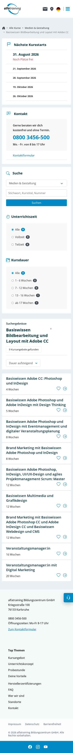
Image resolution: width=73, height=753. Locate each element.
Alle (17, 229)
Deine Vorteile (17, 676)
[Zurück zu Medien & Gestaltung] (51, 328)
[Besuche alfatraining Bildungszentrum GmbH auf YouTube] (46, 747)
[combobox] (36, 193)
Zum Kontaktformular (22, 629)
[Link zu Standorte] (51, 9)
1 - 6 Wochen (23, 280)
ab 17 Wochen (24, 303)
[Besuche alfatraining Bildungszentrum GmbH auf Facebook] (30, 747)
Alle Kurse (15, 28)
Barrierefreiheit (52, 724)
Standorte (14, 702)
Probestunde (16, 670)
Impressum (14, 724)
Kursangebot (16, 658)
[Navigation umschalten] (66, 9)
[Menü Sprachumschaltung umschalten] (58, 9)
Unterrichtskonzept (20, 664)
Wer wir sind (16, 696)
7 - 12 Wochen (24, 288)
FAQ (10, 690)
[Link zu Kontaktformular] (45, 9)
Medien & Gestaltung (37, 28)
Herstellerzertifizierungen (24, 683)
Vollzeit (19, 237)
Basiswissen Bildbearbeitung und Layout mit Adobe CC (37, 32)
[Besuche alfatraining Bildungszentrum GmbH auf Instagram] (38, 747)
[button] (68, 598)
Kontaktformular (24, 155)
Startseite (3, 28)
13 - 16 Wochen (25, 295)
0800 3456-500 (17, 618)
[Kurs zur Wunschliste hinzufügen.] (58, 388)
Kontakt (13, 708)
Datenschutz (32, 724)
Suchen (36, 203)
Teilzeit (19, 244)
